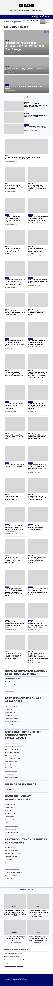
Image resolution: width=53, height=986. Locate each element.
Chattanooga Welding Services (12, 743)
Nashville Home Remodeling (12, 752)
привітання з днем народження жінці (13, 966)
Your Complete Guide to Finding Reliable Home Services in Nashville (36, 527)
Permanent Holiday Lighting (11, 826)
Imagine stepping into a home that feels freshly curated (15, 465)
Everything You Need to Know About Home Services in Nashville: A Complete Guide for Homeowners (15, 528)
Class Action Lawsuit (10, 712)
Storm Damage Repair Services (12, 758)
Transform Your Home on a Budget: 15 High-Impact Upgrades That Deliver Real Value (37, 467)
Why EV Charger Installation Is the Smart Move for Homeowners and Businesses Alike (14, 343)
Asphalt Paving (8, 810)
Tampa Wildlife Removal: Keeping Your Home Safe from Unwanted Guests (15, 312)
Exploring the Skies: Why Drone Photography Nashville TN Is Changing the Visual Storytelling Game (25, 69)
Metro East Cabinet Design (11, 850)
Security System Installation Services (13, 953)
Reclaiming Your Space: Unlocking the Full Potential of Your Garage (24, 46)
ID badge (6, 963)
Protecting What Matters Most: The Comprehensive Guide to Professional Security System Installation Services (14, 592)
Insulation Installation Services (12, 721)
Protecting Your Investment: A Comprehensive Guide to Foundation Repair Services (38, 218)
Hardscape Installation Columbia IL (12, 956)
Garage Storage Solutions (11, 761)
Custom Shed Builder (10, 681)
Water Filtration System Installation (13, 872)
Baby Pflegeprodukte (10, 847)
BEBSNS (26, 5)
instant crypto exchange (11, 706)
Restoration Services (10, 807)
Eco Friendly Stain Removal (11, 832)
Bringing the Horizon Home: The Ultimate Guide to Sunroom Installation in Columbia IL (37, 560)
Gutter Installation (9, 862)
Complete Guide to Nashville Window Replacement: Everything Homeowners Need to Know (14, 560)
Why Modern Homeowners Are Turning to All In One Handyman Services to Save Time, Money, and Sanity (15, 282)
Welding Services (9, 774)
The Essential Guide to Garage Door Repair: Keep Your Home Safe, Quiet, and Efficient (37, 406)
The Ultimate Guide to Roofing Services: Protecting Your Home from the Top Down (14, 624)
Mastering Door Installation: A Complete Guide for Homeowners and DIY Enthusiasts (15, 406)
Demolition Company (10, 813)
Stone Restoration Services (11, 715)
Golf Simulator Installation (11, 755)
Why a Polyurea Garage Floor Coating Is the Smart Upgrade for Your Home (38, 281)
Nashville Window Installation (12, 749)
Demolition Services (10, 804)
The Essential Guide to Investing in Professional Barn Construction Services (38, 498)
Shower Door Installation (11, 856)
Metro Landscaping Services (12, 869)
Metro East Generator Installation (13, 853)
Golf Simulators (8, 823)
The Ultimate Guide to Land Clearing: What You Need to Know (37, 312)
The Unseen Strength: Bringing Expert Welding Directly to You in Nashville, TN (35, 127)
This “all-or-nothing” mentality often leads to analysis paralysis (13, 498)
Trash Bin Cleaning (9, 878)
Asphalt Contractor (9, 816)
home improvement (9, 789)
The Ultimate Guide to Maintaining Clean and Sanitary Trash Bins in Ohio (14, 374)
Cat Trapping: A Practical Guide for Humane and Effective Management (36, 342)
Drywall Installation (9, 688)
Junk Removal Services (10, 724)
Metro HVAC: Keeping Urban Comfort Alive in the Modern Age (14, 436)
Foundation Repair (9, 691)
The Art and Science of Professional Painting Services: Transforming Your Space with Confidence (37, 624)
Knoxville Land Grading (10, 866)
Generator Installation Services (12, 678)
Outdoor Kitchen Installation (11, 875)
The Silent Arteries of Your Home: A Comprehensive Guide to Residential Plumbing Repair (13, 656)
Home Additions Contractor (11, 777)
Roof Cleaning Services (10, 829)
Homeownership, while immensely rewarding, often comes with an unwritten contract (14, 250)
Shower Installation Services (12, 718)
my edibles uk (8, 709)
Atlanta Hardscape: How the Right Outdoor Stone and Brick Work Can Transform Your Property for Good (37, 374)
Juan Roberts (41, 22)
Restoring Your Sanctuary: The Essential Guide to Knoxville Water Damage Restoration (13, 219)
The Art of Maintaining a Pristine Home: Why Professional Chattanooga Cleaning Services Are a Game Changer (38, 657)
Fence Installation (9, 859)
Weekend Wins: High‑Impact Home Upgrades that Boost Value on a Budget (37, 436)
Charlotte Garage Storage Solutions (13, 746)
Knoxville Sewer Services (11, 819)
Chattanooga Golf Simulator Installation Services (15, 959)
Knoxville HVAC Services (11, 768)
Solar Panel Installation (10, 684)
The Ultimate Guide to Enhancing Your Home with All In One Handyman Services (37, 250)
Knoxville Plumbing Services (12, 764)
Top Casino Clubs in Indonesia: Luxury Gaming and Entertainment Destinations (38, 590)
